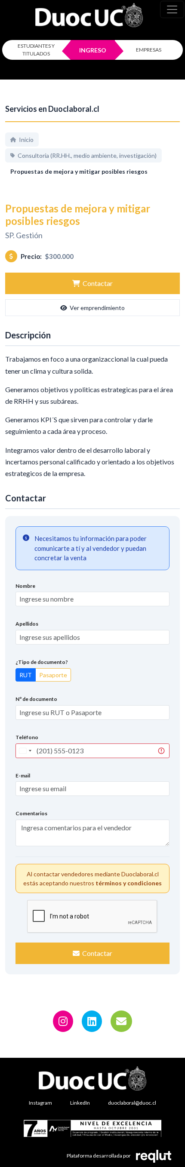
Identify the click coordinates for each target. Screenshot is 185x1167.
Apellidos (26, 623)
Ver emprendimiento (97, 307)
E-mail (22, 775)
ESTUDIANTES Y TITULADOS (36, 50)
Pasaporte (53, 675)
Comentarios (31, 813)
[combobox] (25, 751)
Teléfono (26, 737)
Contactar (98, 283)
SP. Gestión (24, 235)
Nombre (25, 586)
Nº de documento (36, 699)
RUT (25, 675)
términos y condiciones (129, 883)
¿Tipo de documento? (41, 662)
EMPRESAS (148, 49)
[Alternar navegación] (172, 9)
